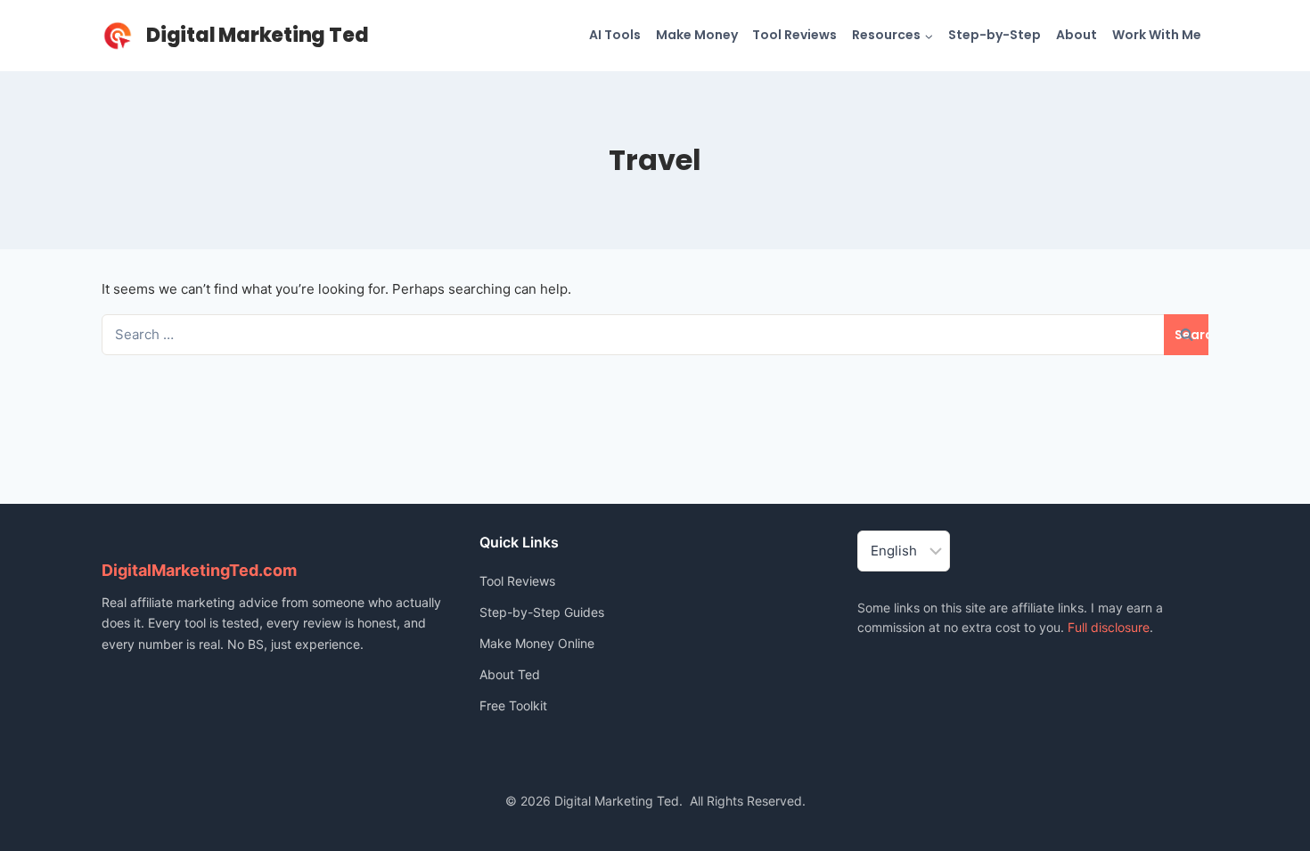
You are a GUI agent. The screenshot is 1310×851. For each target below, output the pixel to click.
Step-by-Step (994, 35)
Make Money (697, 35)
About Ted (509, 674)
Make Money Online (536, 643)
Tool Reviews (794, 35)
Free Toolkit (513, 705)
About (1076, 35)
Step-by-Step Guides (541, 612)
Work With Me (1156, 35)
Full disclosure (1109, 627)
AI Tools (615, 35)
